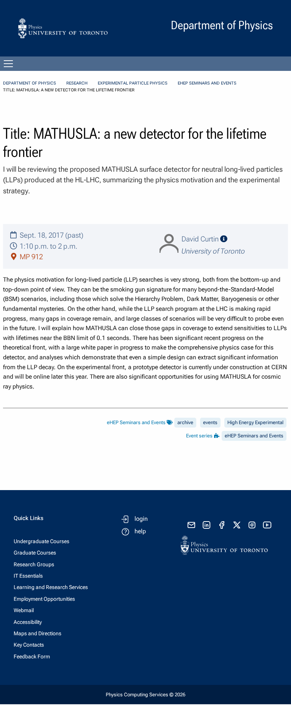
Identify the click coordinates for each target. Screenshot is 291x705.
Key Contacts (29, 645)
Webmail (24, 610)
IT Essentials (28, 576)
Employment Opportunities (44, 599)
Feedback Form (32, 656)
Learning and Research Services (51, 587)
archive (185, 422)
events (210, 422)
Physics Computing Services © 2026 (145, 694)
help (140, 531)
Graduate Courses (35, 553)
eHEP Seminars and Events (207, 83)
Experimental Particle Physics (132, 83)
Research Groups (34, 564)
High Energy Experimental (255, 422)
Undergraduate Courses (41, 541)
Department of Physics (29, 83)
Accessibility (28, 622)
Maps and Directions (37, 633)
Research (77, 83)
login (141, 518)
